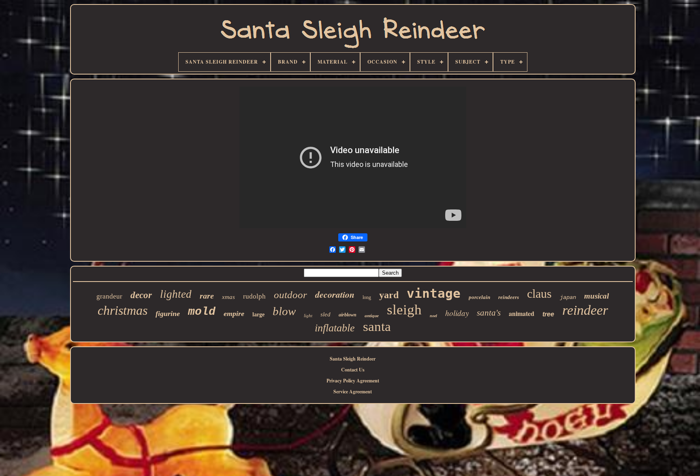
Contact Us (353, 369)
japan (568, 297)
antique (372, 315)
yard (389, 295)
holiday (457, 313)
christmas (122, 310)
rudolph (254, 296)
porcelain (479, 297)
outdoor (290, 294)
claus (539, 293)
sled (325, 314)
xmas (228, 297)
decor (141, 295)
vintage (434, 293)
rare (207, 295)
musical (596, 296)
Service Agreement (352, 391)
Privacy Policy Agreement (353, 380)
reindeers (508, 297)
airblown (347, 315)
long (367, 297)
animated (521, 313)
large (258, 315)
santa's (489, 313)
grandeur (109, 296)
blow (284, 311)
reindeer (585, 310)
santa (377, 326)
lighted (176, 294)
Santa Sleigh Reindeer (353, 358)
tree (548, 314)
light (308, 315)
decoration (334, 294)
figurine (168, 314)
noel (433, 316)
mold (202, 311)
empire (234, 314)
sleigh (404, 310)
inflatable (335, 328)
